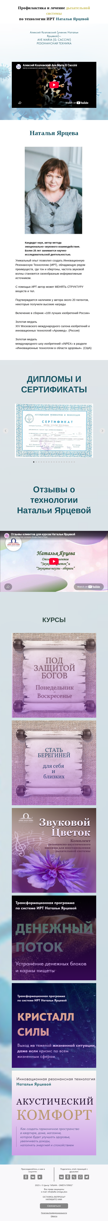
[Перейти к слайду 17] (74, 462)
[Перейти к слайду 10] (56, 462)
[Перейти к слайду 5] (43, 462)
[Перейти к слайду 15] (69, 462)
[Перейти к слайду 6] (46, 462)
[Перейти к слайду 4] (41, 462)
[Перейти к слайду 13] (64, 462)
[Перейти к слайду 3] (38, 462)
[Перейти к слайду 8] (51, 462)
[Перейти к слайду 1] (33, 462)
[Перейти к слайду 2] (36, 462)
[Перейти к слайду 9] (54, 462)
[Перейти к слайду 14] (66, 462)
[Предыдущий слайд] (5, 431)
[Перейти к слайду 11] (59, 462)
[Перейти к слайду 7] (49, 462)
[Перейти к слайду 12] (61, 462)
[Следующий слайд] (102, 431)
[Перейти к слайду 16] (71, 462)
